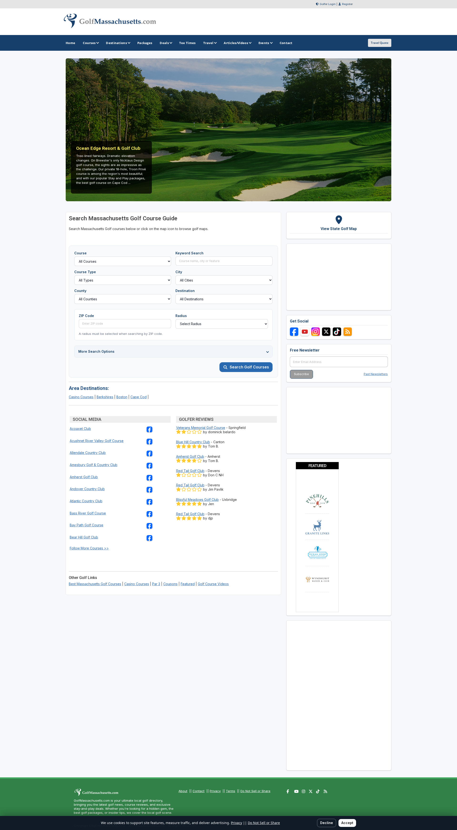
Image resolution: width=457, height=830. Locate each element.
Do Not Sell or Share (255, 791)
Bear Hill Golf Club (84, 537)
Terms (230, 791)
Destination (185, 291)
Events (263, 43)
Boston (121, 397)
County (80, 291)
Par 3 (156, 584)
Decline (326, 823)
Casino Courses (81, 397)
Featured (188, 584)
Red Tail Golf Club (190, 471)
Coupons (170, 584)
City (178, 272)
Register (347, 4)
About (183, 791)
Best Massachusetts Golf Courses (95, 584)
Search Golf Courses (249, 367)
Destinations (116, 43)
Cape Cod (138, 397)
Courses (89, 43)
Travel (208, 43)
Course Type (85, 272)
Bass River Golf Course (88, 513)
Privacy (215, 791)
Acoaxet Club (80, 429)
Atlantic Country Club (86, 501)
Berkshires (105, 397)
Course (80, 253)
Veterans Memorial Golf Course (200, 428)
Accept (347, 823)
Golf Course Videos (213, 584)
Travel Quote (379, 43)
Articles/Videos (236, 43)
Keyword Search (189, 253)
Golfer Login (328, 4)
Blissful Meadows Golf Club (197, 500)
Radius (181, 316)
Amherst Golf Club (84, 477)
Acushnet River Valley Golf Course (97, 441)
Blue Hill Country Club (193, 442)
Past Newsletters (376, 374)
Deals (164, 43)
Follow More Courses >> (89, 548)
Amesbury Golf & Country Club (93, 465)
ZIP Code (86, 316)
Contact (198, 791)
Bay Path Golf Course (86, 525)
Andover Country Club (87, 489)
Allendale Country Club (88, 453)
